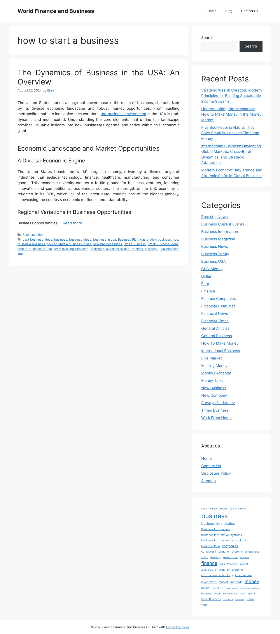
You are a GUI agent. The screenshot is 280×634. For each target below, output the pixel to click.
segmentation (230, 593)
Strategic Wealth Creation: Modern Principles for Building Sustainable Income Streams (231, 96)
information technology (217, 575)
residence (206, 593)
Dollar (206, 276)
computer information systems (222, 551)
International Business (220, 351)
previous (245, 588)
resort (217, 593)
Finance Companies (218, 298)
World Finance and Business (56, 11)
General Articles (215, 328)
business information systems (221, 535)
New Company (214, 395)
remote (256, 588)
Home (212, 11)
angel (204, 508)
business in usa (104, 239)
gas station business (155, 239)
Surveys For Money (218, 403)
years (204, 604)
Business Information (219, 231)
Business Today (215, 254)
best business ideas (37, 239)
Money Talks (212, 380)
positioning (232, 588)
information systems (229, 569)
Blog (228, 11)
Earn (205, 284)
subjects (228, 599)
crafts (204, 557)
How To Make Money (219, 343)
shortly (252, 593)
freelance (232, 564)
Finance (208, 291)
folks (222, 564)
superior (239, 599)
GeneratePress (177, 627)
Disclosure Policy (216, 473)
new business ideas (107, 244)
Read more (72, 223)
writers (250, 599)
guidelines (207, 570)
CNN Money (211, 269)
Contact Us (249, 11)
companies (230, 546)
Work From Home (216, 418)
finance (209, 563)
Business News (214, 246)
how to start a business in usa (69, 244)
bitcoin (242, 508)
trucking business (144, 249)
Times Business (215, 410)
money (252, 581)
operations (218, 588)
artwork (223, 508)
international (243, 575)
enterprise (230, 557)
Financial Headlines (218, 306)
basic (233, 508)
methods (236, 582)
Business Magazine (218, 239)
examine (244, 557)
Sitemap (208, 481)
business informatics (218, 523)
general (244, 564)
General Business (216, 336)
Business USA (33, 234)
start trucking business (71, 249)
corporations (252, 551)
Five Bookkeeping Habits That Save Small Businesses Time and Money (230, 133)
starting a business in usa (110, 249)
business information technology (223, 540)
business (60, 239)
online (205, 588)
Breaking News (214, 217)
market (223, 582)
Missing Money (214, 365)
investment (209, 582)
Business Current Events (222, 224)
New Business (213, 388)
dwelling (215, 557)
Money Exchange (216, 373)
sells (243, 593)
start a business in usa (35, 249)
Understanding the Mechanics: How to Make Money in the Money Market (231, 114)
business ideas (80, 239)
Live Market (211, 358)
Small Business (135, 244)
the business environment (123, 114)
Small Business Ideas (163, 244)
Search (207, 37)
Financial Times (215, 321)
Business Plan (128, 239)
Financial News (214, 313)
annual (213, 508)
